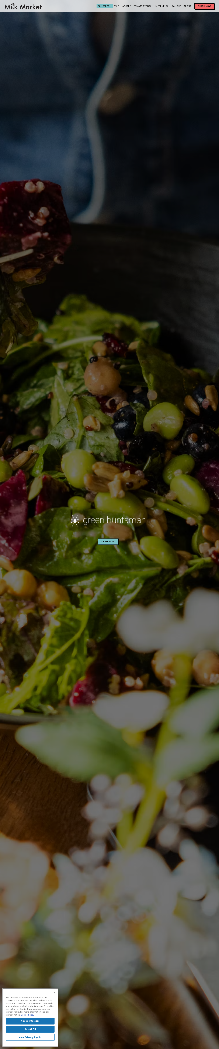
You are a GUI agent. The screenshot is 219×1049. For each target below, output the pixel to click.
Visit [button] (117, 6)
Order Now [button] (204, 6)
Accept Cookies (30, 1021)
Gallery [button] (176, 6)
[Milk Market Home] (23, 6)
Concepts (105, 6)
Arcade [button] (126, 6)
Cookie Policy (27, 1014)
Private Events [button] (143, 6)
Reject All (30, 1029)
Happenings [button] (162, 6)
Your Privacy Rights (30, 1037)
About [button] (187, 6)
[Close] (54, 993)
